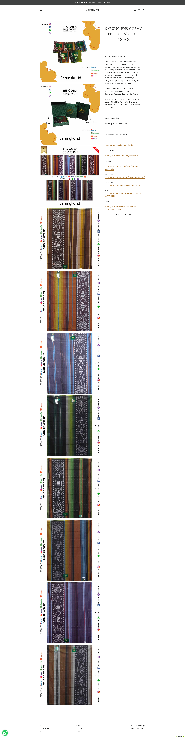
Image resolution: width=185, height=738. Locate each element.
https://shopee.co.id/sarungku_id (119, 145)
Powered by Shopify (137, 728)
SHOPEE (43, 732)
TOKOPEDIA (44, 725)
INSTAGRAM (44, 728)
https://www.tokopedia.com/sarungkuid (121, 155)
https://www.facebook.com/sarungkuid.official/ (125, 177)
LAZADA (79, 728)
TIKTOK (78, 732)
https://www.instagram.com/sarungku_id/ (122, 185)
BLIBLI (78, 725)
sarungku (92, 9)
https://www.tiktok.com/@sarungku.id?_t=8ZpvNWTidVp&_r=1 (121, 208)
